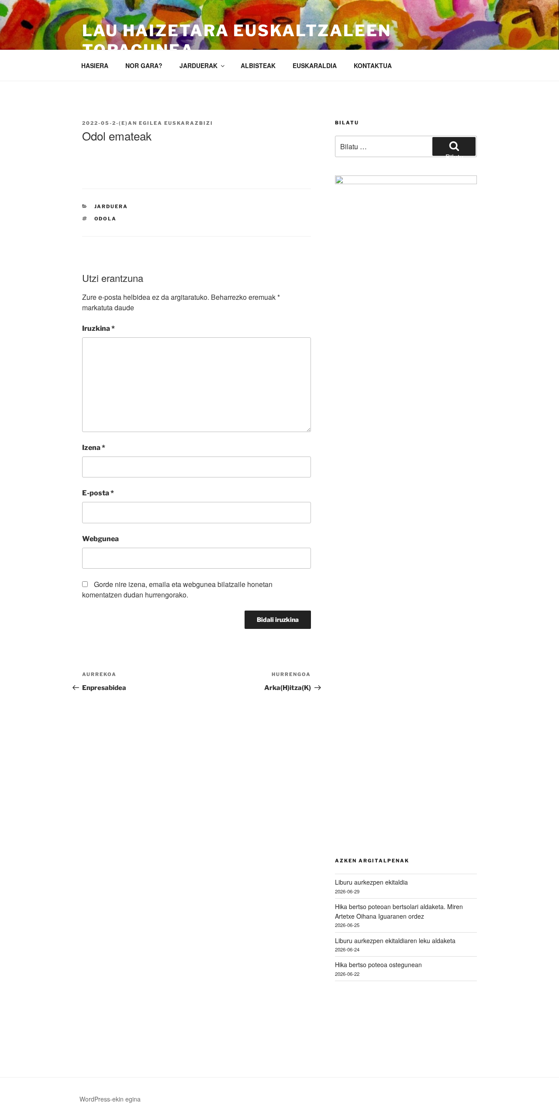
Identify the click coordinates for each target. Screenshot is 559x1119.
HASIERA (94, 65)
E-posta (98, 493)
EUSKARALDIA (315, 65)
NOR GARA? (143, 65)
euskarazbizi (188, 123)
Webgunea (100, 539)
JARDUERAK (198, 65)
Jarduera (111, 206)
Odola (105, 219)
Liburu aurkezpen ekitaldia (371, 882)
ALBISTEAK (258, 65)
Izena (93, 447)
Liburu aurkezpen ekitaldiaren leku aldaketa (395, 940)
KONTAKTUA (373, 65)
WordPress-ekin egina (110, 1099)
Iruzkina (98, 328)
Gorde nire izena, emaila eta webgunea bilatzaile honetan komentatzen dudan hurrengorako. (177, 589)
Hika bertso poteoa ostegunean (378, 964)
